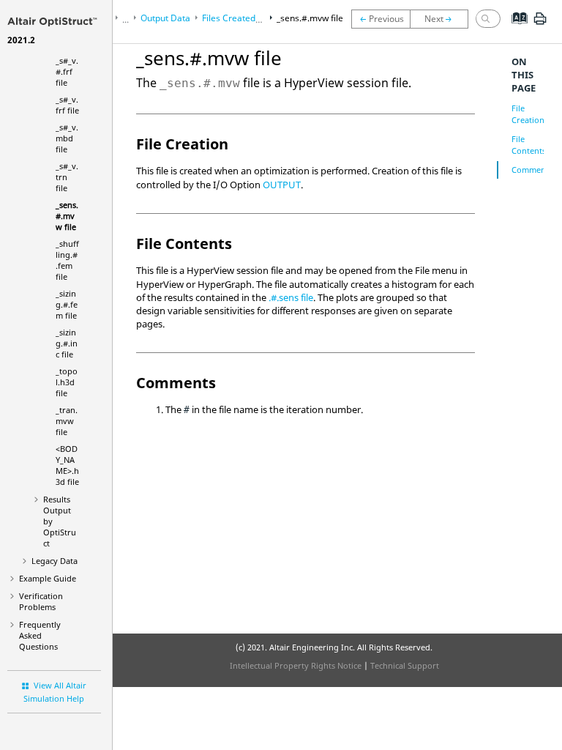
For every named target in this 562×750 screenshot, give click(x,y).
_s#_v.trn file (67, 176)
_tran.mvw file (67, 420)
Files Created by (256, 18)
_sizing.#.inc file (67, 343)
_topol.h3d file (67, 381)
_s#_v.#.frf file (67, 71)
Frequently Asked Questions (40, 635)
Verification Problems (41, 601)
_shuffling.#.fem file (67, 260)
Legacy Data (54, 560)
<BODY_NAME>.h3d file (67, 465)
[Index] (515, 29)
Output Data (165, 18)
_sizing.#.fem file (67, 304)
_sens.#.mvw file (67, 215)
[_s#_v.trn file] (380, 19)
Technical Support (404, 665)
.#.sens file (291, 297)
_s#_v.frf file (67, 105)
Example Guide (47, 578)
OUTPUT (282, 184)
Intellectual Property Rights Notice (295, 665)
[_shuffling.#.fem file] (443, 19)
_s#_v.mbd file (67, 138)
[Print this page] (540, 24)
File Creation (528, 114)
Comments (532, 169)
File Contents (529, 144)
